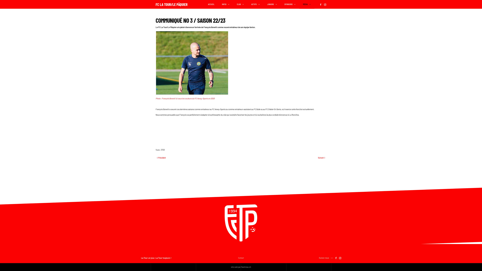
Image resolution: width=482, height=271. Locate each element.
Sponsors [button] (288, 4)
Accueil (211, 4)
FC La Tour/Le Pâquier (172, 4)
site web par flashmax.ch (241, 267)
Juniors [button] (270, 4)
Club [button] (239, 4)
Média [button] (305, 4)
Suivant (321, 158)
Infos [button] (224, 4)
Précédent (162, 158)
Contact (241, 258)
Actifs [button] (254, 4)
